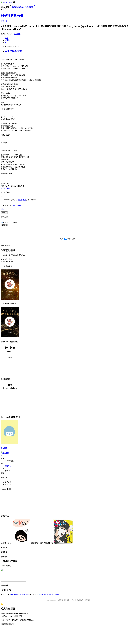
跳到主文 (4, 21)
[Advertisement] (68, 234)
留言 (24, 200)
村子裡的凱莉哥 (12, 15)
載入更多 (4, 213)
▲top (2, 209)
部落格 (7, 40)
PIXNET (53, 600)
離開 (11, 624)
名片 (6, 42)
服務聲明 (87, 600)
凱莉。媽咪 (17, 205)
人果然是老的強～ (14, 51)
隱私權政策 (80, 600)
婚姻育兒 (17, 34)
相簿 (6, 38)
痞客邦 (20, 200)
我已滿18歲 (5, 624)
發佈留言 (4, 225)
